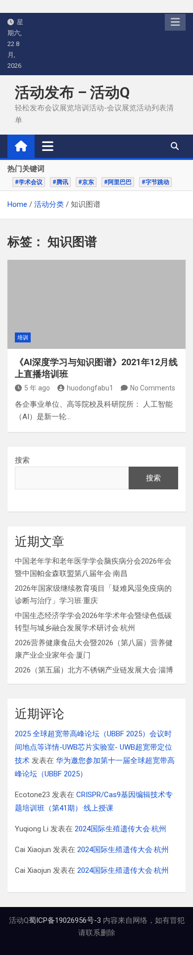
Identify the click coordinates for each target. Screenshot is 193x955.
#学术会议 (29, 182)
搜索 (22, 460)
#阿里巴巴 (118, 182)
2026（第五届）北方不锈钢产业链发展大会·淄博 (94, 670)
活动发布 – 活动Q (72, 92)
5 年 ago (37, 388)
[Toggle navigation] (48, 146)
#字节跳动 (155, 182)
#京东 (86, 182)
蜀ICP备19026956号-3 (65, 920)
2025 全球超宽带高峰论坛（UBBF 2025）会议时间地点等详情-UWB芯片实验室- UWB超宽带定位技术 (93, 747)
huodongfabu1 (90, 388)
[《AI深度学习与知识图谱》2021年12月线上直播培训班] (96, 304)
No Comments (152, 388)
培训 (22, 337)
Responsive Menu (175, 22)
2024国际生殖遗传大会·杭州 (120, 828)
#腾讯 (60, 182)
